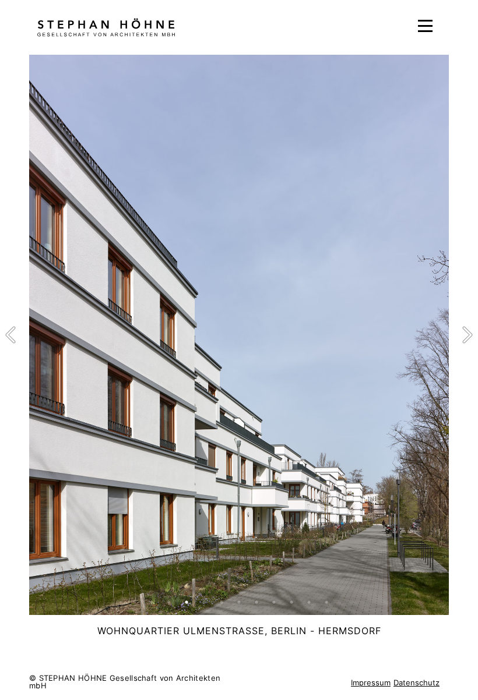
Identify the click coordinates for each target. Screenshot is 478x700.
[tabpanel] (239, 335)
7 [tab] (256, 602)
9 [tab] (291, 602)
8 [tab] (274, 602)
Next (466, 335)
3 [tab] (186, 602)
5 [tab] (221, 602)
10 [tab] (309, 602)
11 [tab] (326, 602)
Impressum (371, 682)
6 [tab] (239, 602)
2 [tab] (169, 602)
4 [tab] (204, 602)
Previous (11, 335)
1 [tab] (151, 602)
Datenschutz (416, 682)
